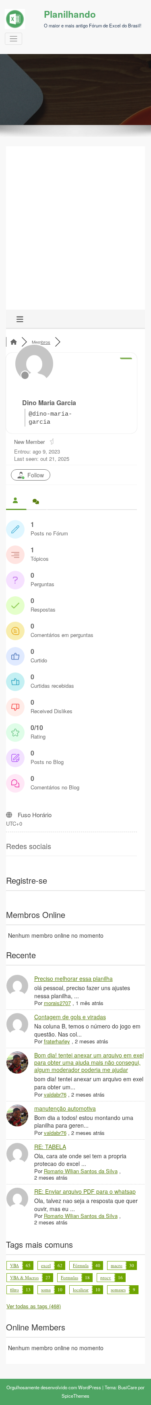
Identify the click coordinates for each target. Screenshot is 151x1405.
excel (46, 1265)
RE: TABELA (50, 1147)
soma (46, 1289)
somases (118, 1289)
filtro (14, 1289)
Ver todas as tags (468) (33, 1306)
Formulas (69, 1277)
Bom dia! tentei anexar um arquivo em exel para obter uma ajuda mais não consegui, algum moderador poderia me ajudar (89, 1062)
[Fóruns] (13, 342)
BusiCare (127, 1387)
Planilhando (70, 14)
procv (105, 1277)
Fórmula (81, 1265)
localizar (81, 1289)
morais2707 (57, 1003)
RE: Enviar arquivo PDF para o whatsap (85, 1191)
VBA (14, 1265)
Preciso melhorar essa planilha (73, 978)
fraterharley (57, 1041)
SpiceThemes (75, 1396)
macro (116, 1265)
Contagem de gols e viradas (70, 1017)
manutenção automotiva (65, 1108)
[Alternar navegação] (13, 39)
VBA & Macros (24, 1277)
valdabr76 (55, 1094)
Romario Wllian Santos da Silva (81, 1171)
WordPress (89, 1387)
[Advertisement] (75, 230)
